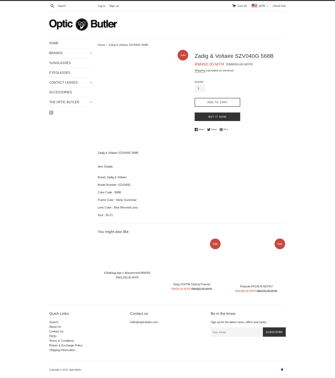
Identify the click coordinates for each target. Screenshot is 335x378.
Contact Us (56, 331)
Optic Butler (75, 369)
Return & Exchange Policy (66, 345)
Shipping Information (62, 350)
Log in (101, 5)
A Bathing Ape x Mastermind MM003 (127, 272)
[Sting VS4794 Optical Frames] (191, 259)
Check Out (279, 5)
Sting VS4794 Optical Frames (192, 284)
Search (53, 322)
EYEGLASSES (59, 72)
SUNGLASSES (60, 63)
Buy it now (217, 116)
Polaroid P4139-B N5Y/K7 (256, 286)
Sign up (114, 5)
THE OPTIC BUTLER (70, 102)
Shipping (200, 70)
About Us (55, 326)
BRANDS (70, 53)
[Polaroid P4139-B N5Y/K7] (256, 260)
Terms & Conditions (61, 340)
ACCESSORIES (60, 92)
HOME (54, 43)
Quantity (199, 81)
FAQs (53, 336)
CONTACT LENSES (70, 82)
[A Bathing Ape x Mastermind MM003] (127, 253)
